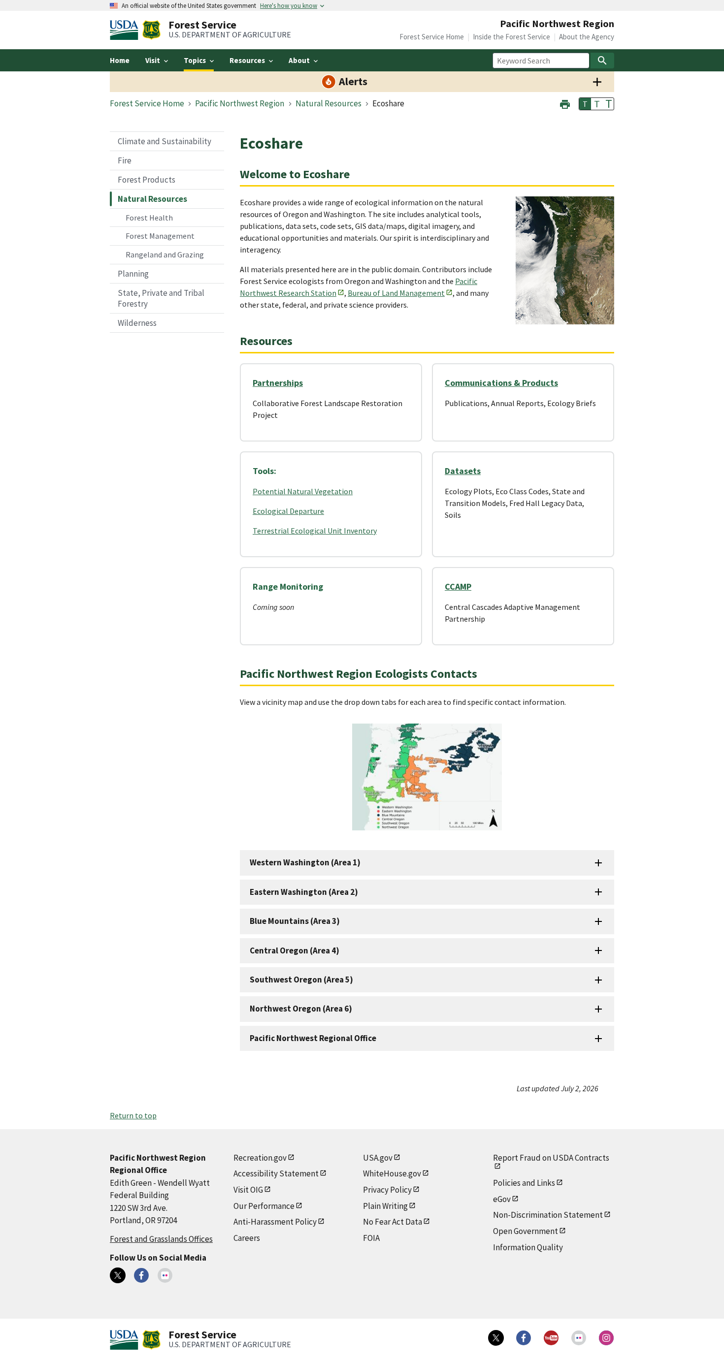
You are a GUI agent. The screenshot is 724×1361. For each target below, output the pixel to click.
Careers (246, 1238)
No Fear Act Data (392, 1221)
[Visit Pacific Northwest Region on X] (118, 1275)
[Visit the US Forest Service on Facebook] (523, 1338)
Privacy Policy (387, 1189)
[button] (565, 103)
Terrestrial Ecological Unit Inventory (315, 531)
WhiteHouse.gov (392, 1173)
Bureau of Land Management (396, 293)
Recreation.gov (260, 1157)
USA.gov (378, 1157)
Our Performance (264, 1206)
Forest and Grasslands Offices (161, 1239)
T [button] (585, 104)
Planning (133, 273)
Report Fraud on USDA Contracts (551, 1157)
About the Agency (586, 36)
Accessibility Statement (276, 1173)
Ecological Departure (288, 511)
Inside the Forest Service (511, 36)
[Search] (602, 60)
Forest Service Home (431, 36)
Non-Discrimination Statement (548, 1214)
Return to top (133, 1115)
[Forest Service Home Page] (151, 30)
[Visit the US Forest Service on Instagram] (606, 1338)
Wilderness (137, 322)
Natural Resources (152, 198)
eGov (502, 1199)
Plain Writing (385, 1206)
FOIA (371, 1238)
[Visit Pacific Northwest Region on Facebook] (141, 1275)
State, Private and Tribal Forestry (161, 298)
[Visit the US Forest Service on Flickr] (579, 1338)
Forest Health (149, 217)
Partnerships (278, 382)
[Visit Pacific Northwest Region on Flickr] (165, 1275)
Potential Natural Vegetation (303, 491)
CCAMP (458, 586)
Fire (125, 160)
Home (120, 60)
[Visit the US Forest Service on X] (496, 1338)
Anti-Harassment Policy (275, 1221)
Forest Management (160, 236)
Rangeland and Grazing (165, 254)
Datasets (463, 470)
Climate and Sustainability (164, 141)
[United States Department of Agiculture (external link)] (126, 30)
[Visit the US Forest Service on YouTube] (551, 1338)
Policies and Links (524, 1182)
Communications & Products (501, 382)
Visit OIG (248, 1189)
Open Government (525, 1231)
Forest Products (146, 179)
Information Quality (528, 1247)
